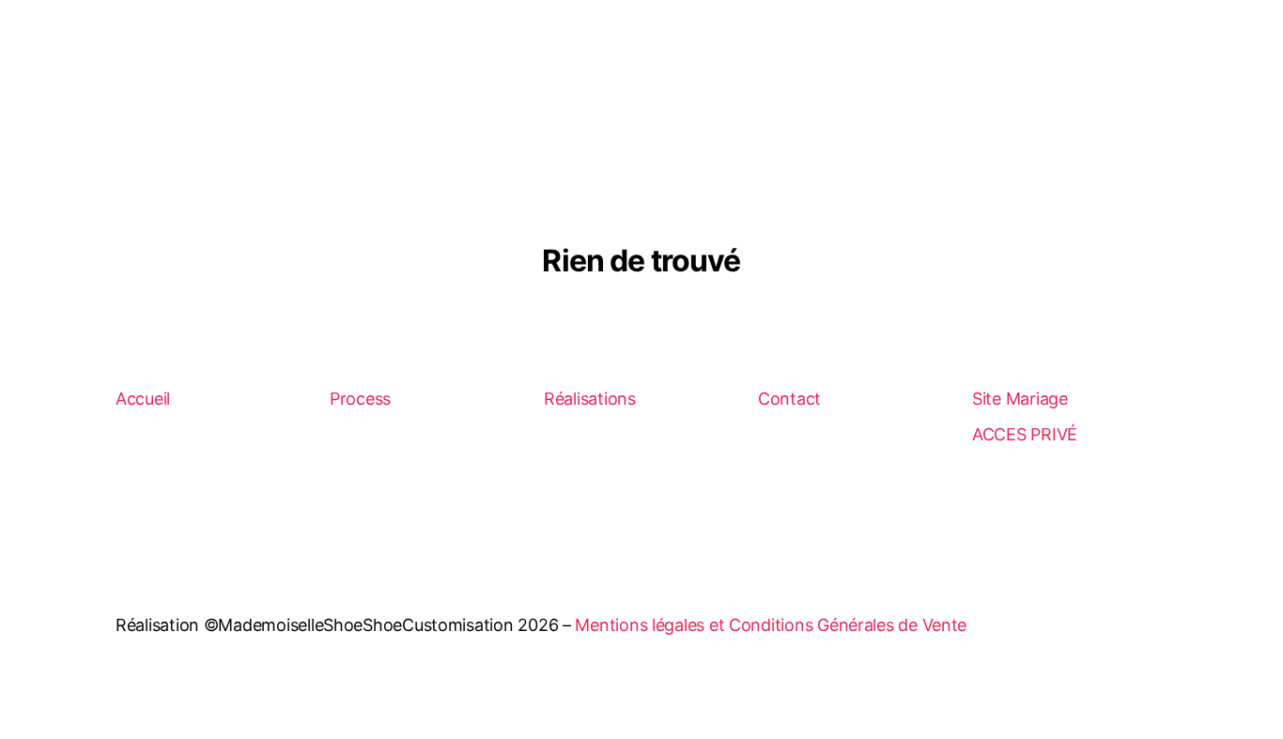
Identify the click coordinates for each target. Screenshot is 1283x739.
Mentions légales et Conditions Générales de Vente (770, 625)
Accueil (143, 398)
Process (360, 398)
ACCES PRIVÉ (1024, 434)
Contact (789, 398)
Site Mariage (1020, 398)
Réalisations (590, 398)
